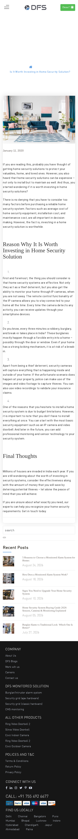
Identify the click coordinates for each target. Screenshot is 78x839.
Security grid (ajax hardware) (22, 698)
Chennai (22, 816)
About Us (10, 655)
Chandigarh (31, 825)
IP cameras (58, 291)
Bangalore (40, 816)
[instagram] (16, 788)
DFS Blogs (11, 661)
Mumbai (10, 820)
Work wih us (12, 667)
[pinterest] (26, 788)
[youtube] (30, 788)
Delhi (9, 816)
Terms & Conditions (16, 761)
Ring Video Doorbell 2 (17, 724)
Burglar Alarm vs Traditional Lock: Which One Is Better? (47, 626)
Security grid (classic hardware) (23, 704)
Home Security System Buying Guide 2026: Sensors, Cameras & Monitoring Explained (44, 609)
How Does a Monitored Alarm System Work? (45, 574)
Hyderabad (12, 825)
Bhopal (25, 820)
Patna (29, 829)
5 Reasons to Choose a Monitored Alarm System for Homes (48, 559)
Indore (56, 820)
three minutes (37, 328)
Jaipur (48, 825)
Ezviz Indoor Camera (17, 735)
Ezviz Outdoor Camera (18, 746)
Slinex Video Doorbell (17, 729)
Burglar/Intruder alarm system (23, 692)
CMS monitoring (14, 709)
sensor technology (52, 434)
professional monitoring (18, 434)
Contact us (11, 678)
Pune (55, 816)
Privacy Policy (13, 772)
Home (37, 67)
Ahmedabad (13, 829)
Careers (10, 672)
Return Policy (13, 766)
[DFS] (35, 7)
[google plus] (21, 788)
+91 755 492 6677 (33, 796)
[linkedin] (11, 788)
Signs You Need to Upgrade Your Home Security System (47, 592)
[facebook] (6, 788)
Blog (46, 67)
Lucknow (41, 820)
